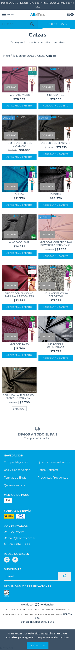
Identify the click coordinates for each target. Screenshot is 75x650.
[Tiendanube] (37, 605)
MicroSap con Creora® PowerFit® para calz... (56, 243)
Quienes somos (14, 485)
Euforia (55, 194)
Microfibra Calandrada (55, 345)
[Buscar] (32, 24)
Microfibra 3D (19, 344)
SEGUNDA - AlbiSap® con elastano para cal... (19, 396)
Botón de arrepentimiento (37, 622)
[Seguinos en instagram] (7, 560)
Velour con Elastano (56, 142)
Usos (40, 55)
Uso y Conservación (17, 470)
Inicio (6, 55)
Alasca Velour (19, 242)
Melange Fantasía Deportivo (56, 295)
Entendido (38, 645)
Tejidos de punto (23, 55)
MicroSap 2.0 (55, 94)
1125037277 (16, 532)
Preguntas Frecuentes (53, 477)
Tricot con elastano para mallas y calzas (19, 295)
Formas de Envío (15, 477)
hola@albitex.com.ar (21, 538)
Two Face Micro (19, 94)
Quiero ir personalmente (54, 462)
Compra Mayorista (16, 462)
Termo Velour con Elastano (19, 144)
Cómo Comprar (48, 470)
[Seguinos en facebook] (15, 560)
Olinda (19, 194)
